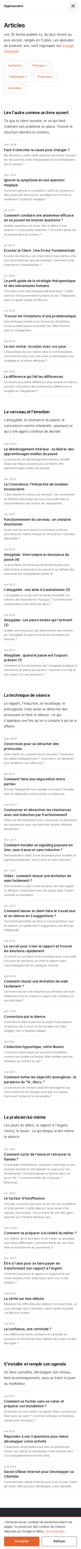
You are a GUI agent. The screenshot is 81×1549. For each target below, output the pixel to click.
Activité (15, 88)
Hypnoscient (13, 6)
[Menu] (73, 6)
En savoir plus (55, 1531)
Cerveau (39, 65)
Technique (17, 76)
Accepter (22, 1541)
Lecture (15, 65)
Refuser (59, 1541)
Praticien (45, 76)
